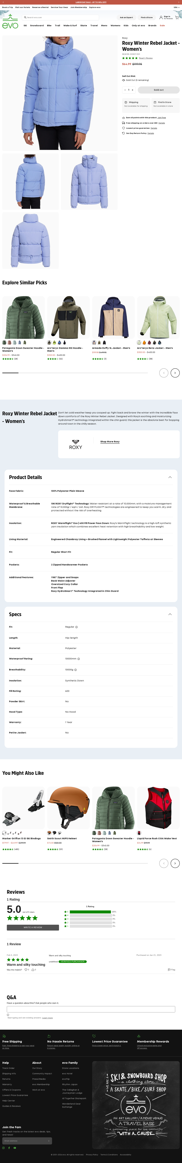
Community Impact (42, 1074)
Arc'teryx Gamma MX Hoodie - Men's (65, 349)
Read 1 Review (146, 58)
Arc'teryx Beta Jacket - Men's (155, 348)
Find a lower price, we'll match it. (106, 1045)
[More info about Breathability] (75, 670)
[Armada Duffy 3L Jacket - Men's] (113, 317)
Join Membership (78, 7)
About (36, 1063)
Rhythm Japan (69, 1084)
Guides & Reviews (11, 1106)
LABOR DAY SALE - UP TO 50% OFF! (91, 2)
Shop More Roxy (110, 442)
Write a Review (33, 927)
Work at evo (38, 1090)
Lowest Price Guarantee (15, 1095)
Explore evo (95, 7)
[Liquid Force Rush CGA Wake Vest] (158, 808)
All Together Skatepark (74, 1098)
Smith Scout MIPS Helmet (62, 839)
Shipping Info (9, 1074)
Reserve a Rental (40, 7)
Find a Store (147, 17)
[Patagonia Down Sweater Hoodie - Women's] (23, 317)
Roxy (125, 38)
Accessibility (125, 1155)
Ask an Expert (126, 17)
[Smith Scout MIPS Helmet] (68, 808)
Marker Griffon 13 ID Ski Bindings (21, 839)
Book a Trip (7, 7)
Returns (6, 1079)
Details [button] (162, 123)
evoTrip (66, 1079)
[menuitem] (25, 26)
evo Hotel (67, 1074)
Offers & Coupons (11, 1090)
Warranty (7, 1084)
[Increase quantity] (132, 90)
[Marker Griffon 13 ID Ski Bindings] (23, 808)
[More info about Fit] (76, 627)
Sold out (159, 90)
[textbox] (91, 1009)
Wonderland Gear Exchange (71, 1105)
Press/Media (39, 1079)
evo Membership (41, 1084)
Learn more (47, 1018)
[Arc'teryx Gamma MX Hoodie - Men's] (68, 317)
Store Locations (70, 1068)
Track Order (8, 1068)
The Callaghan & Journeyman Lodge (72, 1091)
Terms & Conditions (109, 1155)
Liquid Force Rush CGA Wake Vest (157, 839)
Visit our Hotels (22, 7)
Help (5, 1063)
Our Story (37, 1068)
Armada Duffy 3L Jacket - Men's (111, 348)
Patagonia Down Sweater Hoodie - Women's (23, 349)
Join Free (162, 118)
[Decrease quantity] (125, 90)
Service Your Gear (59, 7)
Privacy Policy (92, 1155)
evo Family (70, 1063)
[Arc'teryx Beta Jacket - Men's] (158, 317)
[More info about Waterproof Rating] (78, 659)
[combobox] (60, 17)
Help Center (8, 1101)
